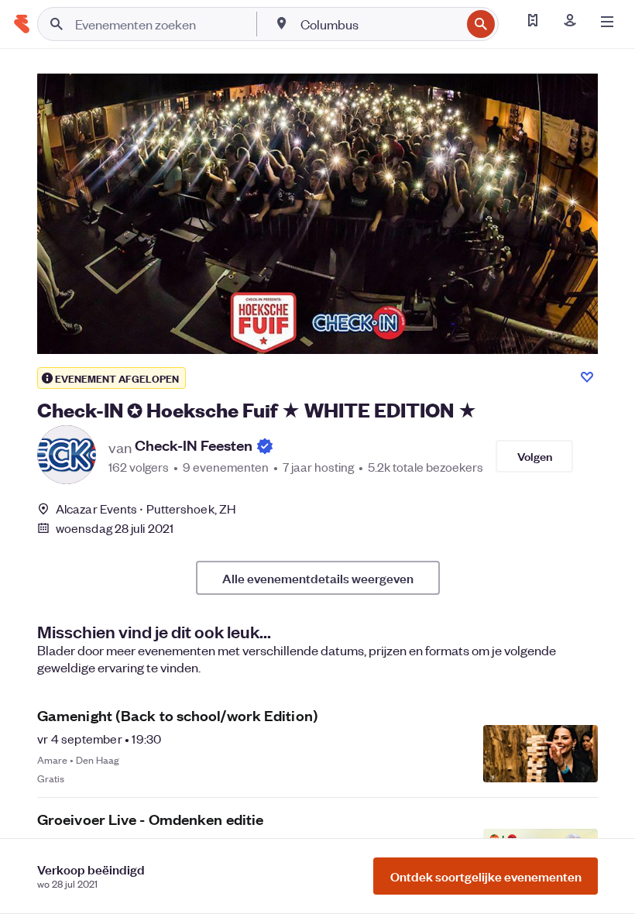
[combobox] (379, 24)
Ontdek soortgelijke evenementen (486, 876)
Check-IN (193, 446)
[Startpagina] (21, 24)
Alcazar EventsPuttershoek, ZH (145, 508)
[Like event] (587, 377)
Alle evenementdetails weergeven (318, 577)
